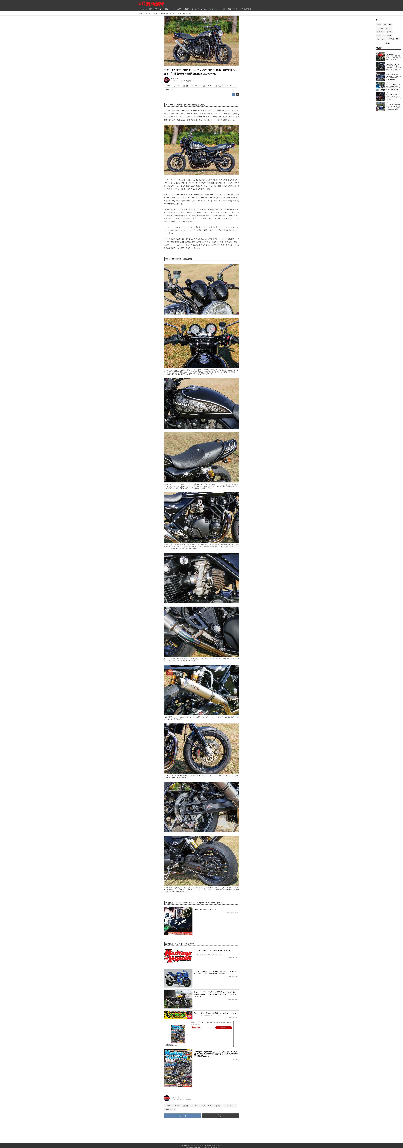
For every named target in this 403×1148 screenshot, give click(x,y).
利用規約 (185, 1145)
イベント (388, 28)
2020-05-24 (175, 79)
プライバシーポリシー (196, 1145)
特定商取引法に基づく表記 (213, 1145)
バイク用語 (390, 39)
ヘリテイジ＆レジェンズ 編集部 (181, 81)
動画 (385, 25)
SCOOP (379, 25)
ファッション (381, 39)
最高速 (389, 35)
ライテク (390, 32)
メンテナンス (381, 35)
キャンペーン (381, 32)
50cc (397, 39)
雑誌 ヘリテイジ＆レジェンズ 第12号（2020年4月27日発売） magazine (211, 1022)
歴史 (390, 25)
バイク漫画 (380, 28)
